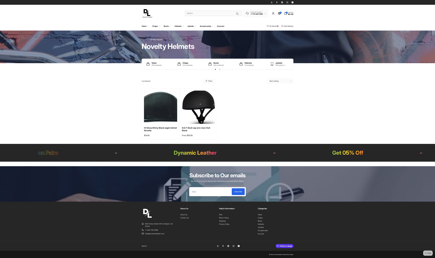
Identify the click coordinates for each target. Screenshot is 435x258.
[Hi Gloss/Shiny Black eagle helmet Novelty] (160, 119)
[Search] (237, 13)
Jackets (279, 63)
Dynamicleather (278, 254)
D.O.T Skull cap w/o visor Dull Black (196, 129)
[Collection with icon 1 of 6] (215, 69)
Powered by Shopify (288, 254)
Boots (216, 63)
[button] (288, 13)
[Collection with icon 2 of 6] (219, 69)
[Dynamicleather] (147, 218)
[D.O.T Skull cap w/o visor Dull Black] (198, 119)
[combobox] (213, 13)
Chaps (185, 63)
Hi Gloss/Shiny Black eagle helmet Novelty (160, 129)
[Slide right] (287, 64)
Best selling (274, 81)
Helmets (248, 63)
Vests (154, 63)
